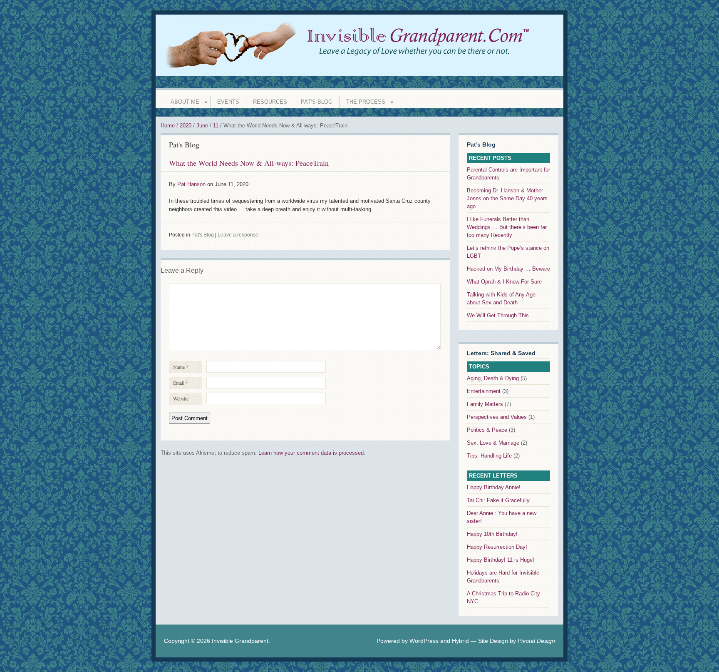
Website (180, 398)
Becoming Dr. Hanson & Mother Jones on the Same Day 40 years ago (507, 198)
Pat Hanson (191, 184)
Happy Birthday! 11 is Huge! (500, 560)
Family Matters (485, 404)
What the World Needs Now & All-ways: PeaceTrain (249, 163)
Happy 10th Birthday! (492, 534)
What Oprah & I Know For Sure (504, 282)
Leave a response (238, 235)
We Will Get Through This (498, 315)
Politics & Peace (487, 430)
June (202, 125)
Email (180, 382)
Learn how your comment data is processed (311, 453)
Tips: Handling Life (489, 456)
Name (180, 366)
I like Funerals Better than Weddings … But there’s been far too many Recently (507, 227)
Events (228, 102)
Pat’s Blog (316, 102)
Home (168, 125)
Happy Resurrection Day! (497, 547)
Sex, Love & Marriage (493, 443)
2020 (185, 125)
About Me (185, 102)
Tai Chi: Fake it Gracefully (498, 500)
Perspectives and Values (497, 417)
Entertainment (484, 391)
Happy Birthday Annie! (494, 487)
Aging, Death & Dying (493, 378)
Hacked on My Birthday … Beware (508, 269)
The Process (365, 102)
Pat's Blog (184, 144)
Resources (270, 102)
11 (215, 125)
